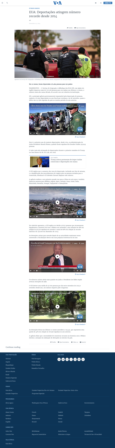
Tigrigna (87, 412)
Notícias (8, 358)
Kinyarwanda (36, 418)
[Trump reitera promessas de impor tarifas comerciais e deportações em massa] (39, 162)
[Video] (95, 3)
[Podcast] (75, 359)
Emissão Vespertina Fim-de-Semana (43, 390)
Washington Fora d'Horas (40, 403)
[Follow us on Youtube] (63, 359)
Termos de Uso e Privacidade (93, 434)
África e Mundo (10, 371)
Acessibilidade (88, 431)
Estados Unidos (34, 8)
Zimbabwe (87, 415)
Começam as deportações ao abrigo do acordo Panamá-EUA (50, 293)
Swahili (60, 412)
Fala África (9, 390)
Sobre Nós (9, 431)
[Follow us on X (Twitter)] (71, 359)
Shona (60, 418)
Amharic (8, 415)
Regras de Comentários (39, 434)
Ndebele (60, 415)
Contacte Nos (10, 434)
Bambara (8, 418)
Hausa (34, 415)
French (34, 412)
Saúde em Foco (62, 403)
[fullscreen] (84, 133)
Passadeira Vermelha (38, 368)
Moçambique (9, 365)
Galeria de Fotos (10, 381)
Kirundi (34, 422)
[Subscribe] (79, 359)
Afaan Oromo (10, 412)
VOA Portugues (36, 358)
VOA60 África (36, 362)
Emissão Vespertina (12, 393)
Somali (60, 422)
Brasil (7, 374)
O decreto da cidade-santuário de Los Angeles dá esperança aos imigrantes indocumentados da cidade (64, 189)
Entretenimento (89, 403)
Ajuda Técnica (62, 431)
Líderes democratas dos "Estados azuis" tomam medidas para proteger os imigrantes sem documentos (64, 106)
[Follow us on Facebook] (59, 359)
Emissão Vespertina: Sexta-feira (68, 390)
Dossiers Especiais (11, 378)
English (8, 422)
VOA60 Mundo (36, 365)
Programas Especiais (38, 393)
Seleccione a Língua (64, 434)
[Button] (70, 28)
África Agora (9, 403)
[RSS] (83, 359)
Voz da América (37, 108)
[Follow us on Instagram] (67, 359)
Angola (8, 362)
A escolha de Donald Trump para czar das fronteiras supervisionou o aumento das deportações (62, 243)
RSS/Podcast (35, 431)
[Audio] (100, 3)
